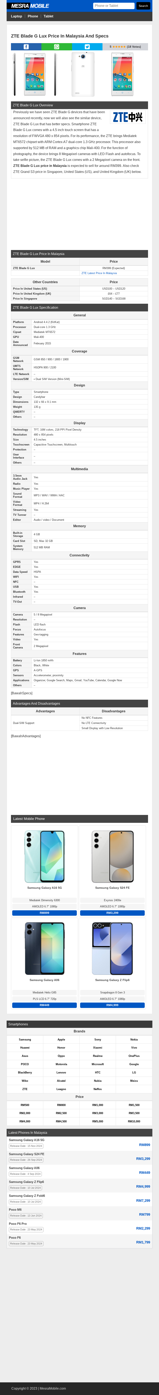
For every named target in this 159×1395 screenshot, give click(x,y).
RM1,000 (97, 1105)
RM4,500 (61, 1121)
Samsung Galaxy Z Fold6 (27, 1195)
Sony (97, 1039)
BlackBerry (25, 1072)
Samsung (25, 1039)
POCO (25, 1064)
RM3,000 (97, 1113)
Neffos (98, 1089)
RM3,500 (134, 1113)
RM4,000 (24, 1121)
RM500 (25, 1105)
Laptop (16, 16)
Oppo (61, 1055)
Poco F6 (15, 1237)
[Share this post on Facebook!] (26, 49)
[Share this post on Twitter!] (87, 49)
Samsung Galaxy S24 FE (26, 1154)
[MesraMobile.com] (32, 8)
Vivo (134, 1047)
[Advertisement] (79, 214)
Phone (33, 16)
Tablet (48, 16)
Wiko (25, 1080)
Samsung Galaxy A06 (24, 1168)
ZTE (25, 1089)
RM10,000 (134, 1121)
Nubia (97, 1080)
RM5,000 (97, 1121)
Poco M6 (15, 1209)
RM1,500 (134, 1105)
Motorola (61, 1064)
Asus (25, 1055)
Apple (61, 1039)
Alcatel (61, 1080)
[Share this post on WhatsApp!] (56, 49)
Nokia (134, 1039)
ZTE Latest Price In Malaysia (99, 273)
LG (134, 1072)
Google (134, 1064)
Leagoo (61, 1089)
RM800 (61, 1105)
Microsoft (98, 1064)
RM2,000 (24, 1113)
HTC (97, 1072)
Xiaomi (97, 1047)
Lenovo (61, 1072)
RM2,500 (61, 1113)
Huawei (25, 1047)
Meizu (134, 1080)
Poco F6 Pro (18, 1223)
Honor (61, 1047)
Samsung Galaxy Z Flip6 (26, 1182)
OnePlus (134, 1055)
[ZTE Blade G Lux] (35, 74)
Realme (97, 1055)
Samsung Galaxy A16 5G (27, 1140)
